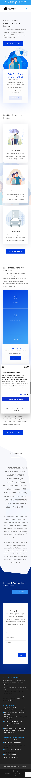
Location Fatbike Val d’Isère (11, 757)
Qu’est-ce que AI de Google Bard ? (13, 721)
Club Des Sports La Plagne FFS (12, 742)
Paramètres (22, 394)
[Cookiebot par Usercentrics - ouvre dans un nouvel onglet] (22, 367)
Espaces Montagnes (9, 752)
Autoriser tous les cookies (15, 399)
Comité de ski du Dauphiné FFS (12, 749)
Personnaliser (15, 404)
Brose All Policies (15, 251)
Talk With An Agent (13, 43)
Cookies (23, 766)
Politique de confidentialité (11, 766)
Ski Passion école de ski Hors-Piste (13, 740)
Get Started (15, 97)
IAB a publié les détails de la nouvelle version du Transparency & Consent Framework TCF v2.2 (14, 730)
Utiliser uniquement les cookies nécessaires (15, 409)
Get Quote (15, 358)
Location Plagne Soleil (10, 754)
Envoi (22, 655)
